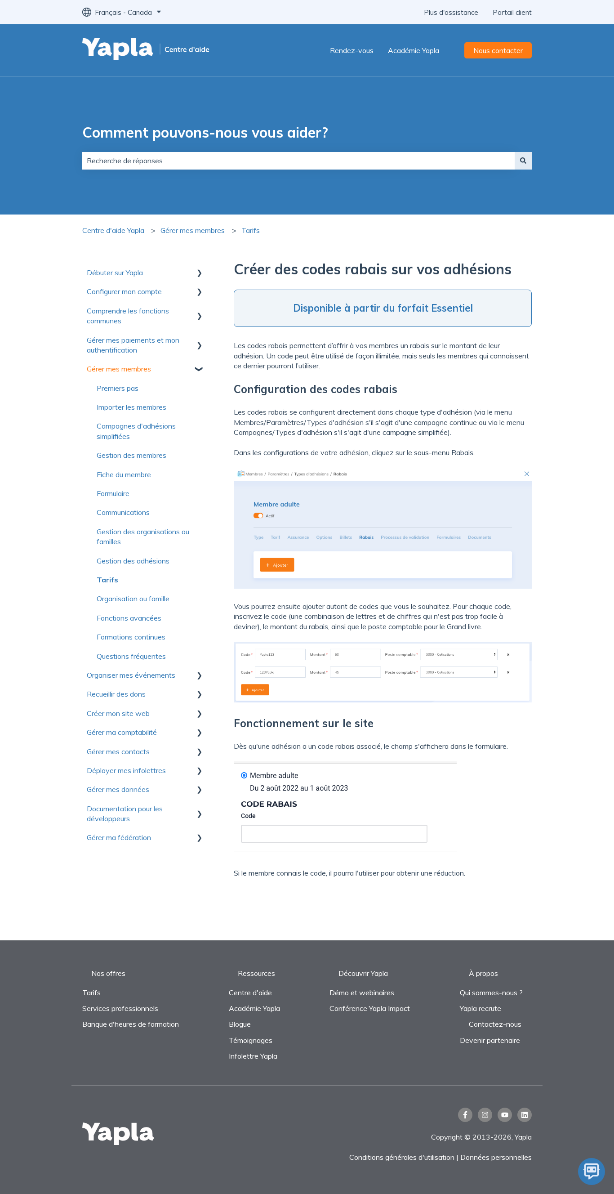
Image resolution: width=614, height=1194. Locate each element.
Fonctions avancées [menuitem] (129, 617)
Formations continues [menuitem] (131, 636)
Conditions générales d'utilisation (401, 1157)
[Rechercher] (523, 160)
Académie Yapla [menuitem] (254, 1008)
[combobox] (298, 160)
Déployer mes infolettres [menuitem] (126, 770)
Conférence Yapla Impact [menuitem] (369, 1008)
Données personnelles (496, 1157)
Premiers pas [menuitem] (117, 388)
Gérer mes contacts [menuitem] (118, 751)
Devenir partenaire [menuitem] (490, 1040)
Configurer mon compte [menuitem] (124, 291)
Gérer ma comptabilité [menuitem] (122, 732)
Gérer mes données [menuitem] (118, 789)
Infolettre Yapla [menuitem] (253, 1055)
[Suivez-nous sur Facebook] (465, 1115)
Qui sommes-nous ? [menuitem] (491, 992)
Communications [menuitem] (123, 512)
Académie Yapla (413, 50)
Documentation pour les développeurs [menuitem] (125, 813)
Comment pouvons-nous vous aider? (205, 132)
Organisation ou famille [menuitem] (133, 598)
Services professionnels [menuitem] (120, 1008)
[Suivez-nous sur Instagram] (485, 1115)
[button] (199, 273)
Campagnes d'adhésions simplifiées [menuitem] (136, 430)
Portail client (512, 12)
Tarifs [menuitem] (107, 579)
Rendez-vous (352, 50)
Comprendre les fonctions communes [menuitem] (128, 315)
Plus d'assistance (451, 12)
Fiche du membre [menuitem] (124, 474)
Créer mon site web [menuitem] (118, 713)
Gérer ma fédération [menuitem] (119, 837)
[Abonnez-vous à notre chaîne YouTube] (505, 1115)
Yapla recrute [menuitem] (480, 1008)
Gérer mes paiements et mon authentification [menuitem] (133, 344)
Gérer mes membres (192, 230)
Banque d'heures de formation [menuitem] (130, 1024)
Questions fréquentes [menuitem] (131, 656)
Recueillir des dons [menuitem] (116, 693)
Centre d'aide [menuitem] (250, 992)
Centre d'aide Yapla (113, 230)
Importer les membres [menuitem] (131, 406)
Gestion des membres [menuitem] (131, 455)
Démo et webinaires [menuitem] (361, 992)
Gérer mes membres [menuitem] (119, 368)
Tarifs (250, 230)
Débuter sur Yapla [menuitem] (115, 272)
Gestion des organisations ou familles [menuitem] (143, 536)
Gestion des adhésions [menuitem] (133, 560)
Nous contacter (498, 50)
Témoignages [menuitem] (250, 1040)
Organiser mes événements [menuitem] (131, 675)
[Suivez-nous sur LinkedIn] (524, 1115)
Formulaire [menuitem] (113, 493)
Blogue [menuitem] (240, 1024)
